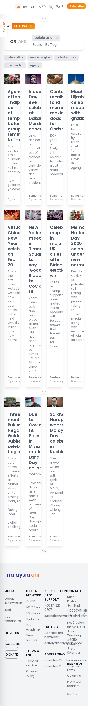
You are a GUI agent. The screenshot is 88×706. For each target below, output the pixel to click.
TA (39, 7)
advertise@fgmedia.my (62, 666)
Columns (74, 675)
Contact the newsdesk (53, 635)
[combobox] (44, 45)
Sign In (60, 6)
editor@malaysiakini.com (63, 643)
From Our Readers (74, 683)
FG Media (33, 613)
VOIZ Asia (33, 607)
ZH (32, 7)
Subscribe (77, 6)
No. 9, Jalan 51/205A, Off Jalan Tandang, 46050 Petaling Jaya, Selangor (76, 637)
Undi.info (32, 619)
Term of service (32, 663)
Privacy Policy (31, 673)
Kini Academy (33, 627)
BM (25, 7)
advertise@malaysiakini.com (65, 660)
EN (18, 7)
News (71, 670)
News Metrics (31, 637)
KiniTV (30, 601)
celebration (45, 37)
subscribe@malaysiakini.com (66, 616)
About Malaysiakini (14, 600)
